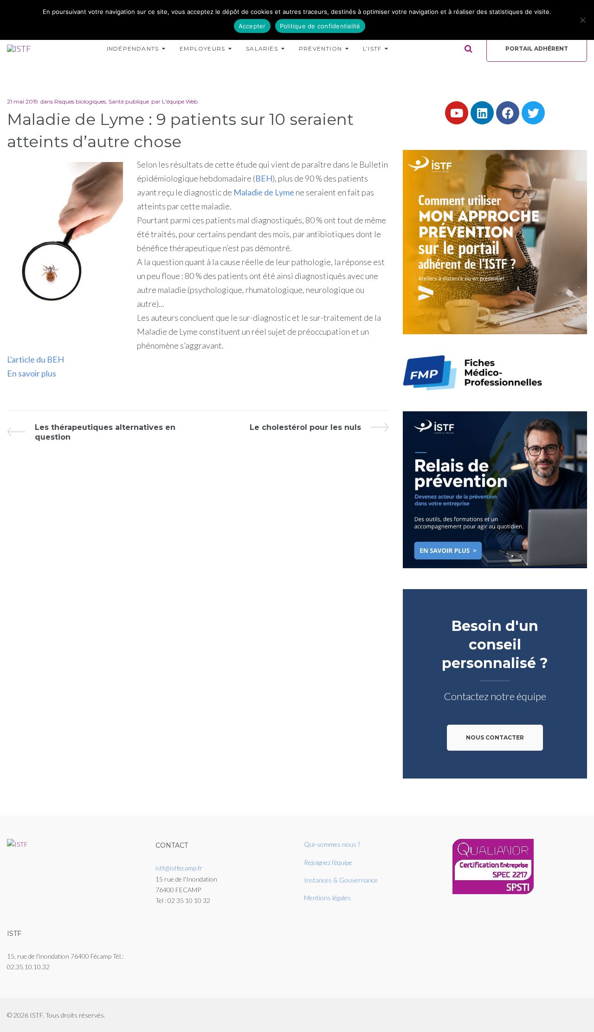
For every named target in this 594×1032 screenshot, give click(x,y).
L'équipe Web (180, 101)
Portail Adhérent (536, 48)
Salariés (262, 48)
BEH (263, 178)
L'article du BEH (35, 359)
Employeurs (202, 48)
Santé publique (129, 101)
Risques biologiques (80, 101)
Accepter (252, 26)
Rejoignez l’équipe (328, 862)
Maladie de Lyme (263, 192)
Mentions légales (327, 898)
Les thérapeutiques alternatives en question (104, 431)
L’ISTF (372, 48)
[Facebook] (507, 112)
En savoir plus (31, 373)
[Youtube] (456, 112)
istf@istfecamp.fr (178, 868)
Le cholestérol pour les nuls (305, 427)
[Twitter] (533, 112)
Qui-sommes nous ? (332, 844)
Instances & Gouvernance (341, 880)
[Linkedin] (482, 112)
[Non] (582, 20)
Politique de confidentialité (320, 26)
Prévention (320, 48)
